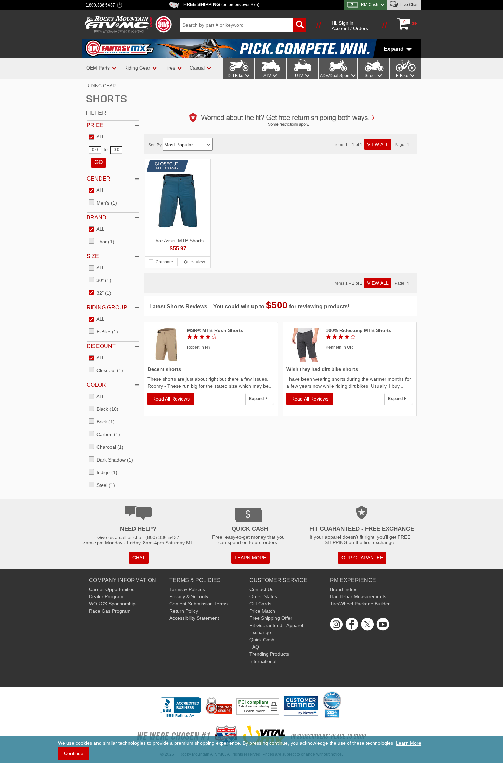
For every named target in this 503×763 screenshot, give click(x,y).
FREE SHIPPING (221, 4)
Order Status (263, 596)
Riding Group (107, 307)
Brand (96, 217)
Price (95, 125)
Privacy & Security (188, 596)
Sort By (155, 145)
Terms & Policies (187, 589)
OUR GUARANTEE (362, 558)
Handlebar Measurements (358, 596)
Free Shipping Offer (270, 618)
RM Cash (369, 4)
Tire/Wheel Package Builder (360, 603)
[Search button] (299, 25)
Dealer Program (106, 596)
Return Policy (183, 611)
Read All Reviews (171, 399)
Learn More (408, 743)
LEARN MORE (250, 558)
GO (98, 162)
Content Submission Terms (198, 603)
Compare (164, 262)
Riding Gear (101, 85)
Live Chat (408, 4)
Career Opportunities (111, 589)
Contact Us (261, 589)
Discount (101, 346)
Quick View (194, 262)
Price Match (262, 611)
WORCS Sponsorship (112, 603)
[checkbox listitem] (96, 137)
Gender (99, 179)
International (262, 661)
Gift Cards (260, 603)
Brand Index (343, 589)
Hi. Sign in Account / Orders (350, 25)
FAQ (254, 647)
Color (96, 385)
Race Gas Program (110, 611)
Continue (73, 753)
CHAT (138, 558)
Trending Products (269, 654)
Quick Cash (261, 639)
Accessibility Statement (194, 618)
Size (93, 256)
